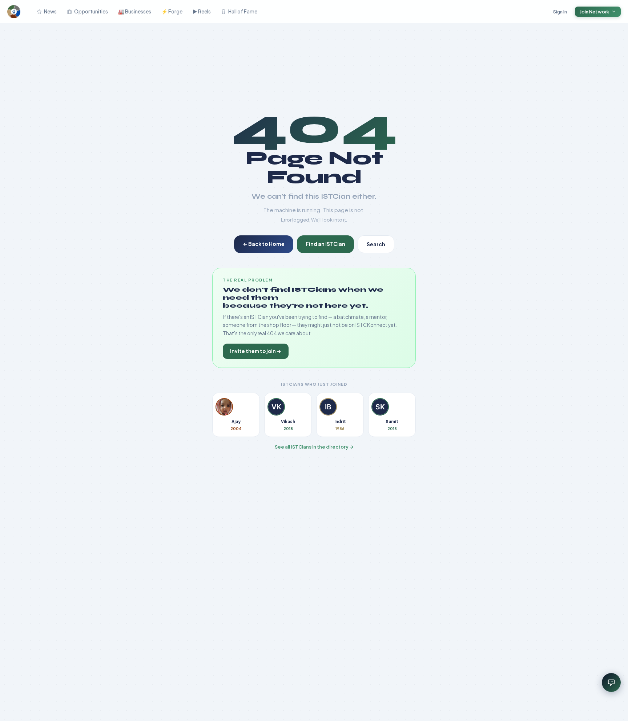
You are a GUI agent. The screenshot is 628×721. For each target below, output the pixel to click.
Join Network (594, 12)
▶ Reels (202, 11)
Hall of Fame (242, 11)
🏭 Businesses (134, 11)
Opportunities (91, 11)
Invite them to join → (255, 351)
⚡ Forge (171, 11)
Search (376, 244)
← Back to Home (264, 243)
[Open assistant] (611, 682)
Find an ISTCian (325, 243)
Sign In (560, 12)
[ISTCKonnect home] (13, 11)
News (50, 11)
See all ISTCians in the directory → (314, 447)
